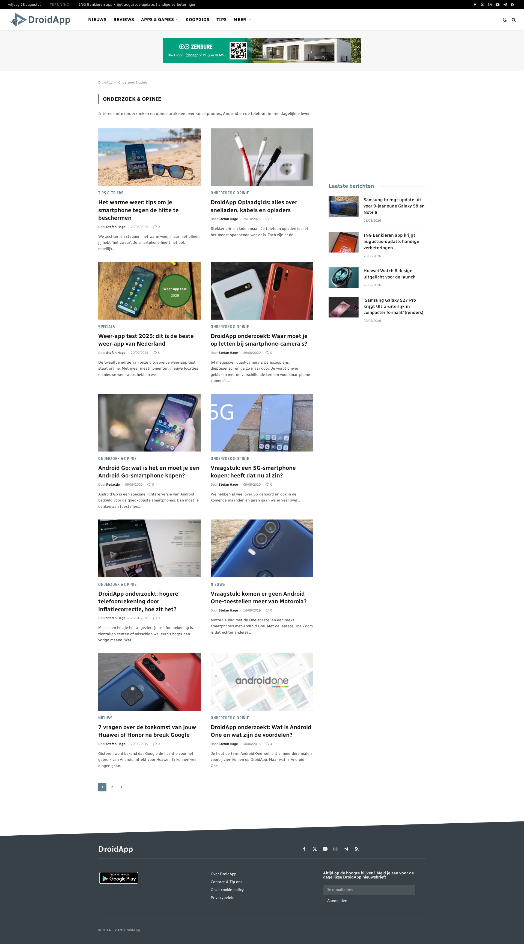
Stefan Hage (116, 227)
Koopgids (197, 19)
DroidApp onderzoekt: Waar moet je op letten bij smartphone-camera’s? (259, 340)
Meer (240, 19)
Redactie (113, 484)
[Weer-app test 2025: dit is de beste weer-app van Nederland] (149, 291)
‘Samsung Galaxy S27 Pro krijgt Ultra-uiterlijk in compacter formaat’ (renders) (393, 306)
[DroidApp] (41, 19)
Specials (106, 327)
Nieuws (97, 19)
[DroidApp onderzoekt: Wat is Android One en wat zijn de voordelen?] (262, 682)
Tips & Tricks (111, 193)
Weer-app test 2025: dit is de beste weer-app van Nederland (146, 340)
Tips (221, 19)
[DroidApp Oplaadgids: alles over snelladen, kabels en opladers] (262, 157)
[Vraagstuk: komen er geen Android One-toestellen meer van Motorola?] (262, 548)
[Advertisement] (377, 132)
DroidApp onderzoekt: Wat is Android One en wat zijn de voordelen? (261, 731)
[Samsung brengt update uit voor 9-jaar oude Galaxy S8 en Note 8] (344, 206)
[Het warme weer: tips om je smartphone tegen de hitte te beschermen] (149, 157)
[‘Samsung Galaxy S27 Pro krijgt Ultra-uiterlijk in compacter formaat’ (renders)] (344, 307)
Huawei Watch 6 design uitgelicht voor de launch (390, 274)
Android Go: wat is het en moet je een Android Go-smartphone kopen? (149, 471)
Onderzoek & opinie (230, 193)
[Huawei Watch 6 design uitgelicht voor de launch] (344, 277)
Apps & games (157, 19)
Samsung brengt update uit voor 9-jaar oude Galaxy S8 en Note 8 (394, 206)
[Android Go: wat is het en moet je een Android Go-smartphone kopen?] (149, 423)
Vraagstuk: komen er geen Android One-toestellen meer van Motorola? (259, 597)
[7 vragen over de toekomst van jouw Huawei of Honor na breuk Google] (149, 682)
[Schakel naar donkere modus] (505, 19)
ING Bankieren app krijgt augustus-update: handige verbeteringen (137, 4)
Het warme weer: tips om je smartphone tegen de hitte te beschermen (138, 210)
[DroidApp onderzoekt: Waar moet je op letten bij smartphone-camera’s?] (262, 291)
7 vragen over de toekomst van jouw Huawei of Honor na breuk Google (147, 731)
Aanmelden (337, 900)
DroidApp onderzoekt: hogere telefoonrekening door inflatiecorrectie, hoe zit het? (138, 601)
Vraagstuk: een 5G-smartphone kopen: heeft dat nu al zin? (253, 471)
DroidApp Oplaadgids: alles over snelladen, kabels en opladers (254, 206)
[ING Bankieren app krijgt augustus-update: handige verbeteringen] (344, 242)
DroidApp (105, 82)
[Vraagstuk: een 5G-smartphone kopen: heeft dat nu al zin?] (262, 423)
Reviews (124, 19)
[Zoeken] (513, 20)
